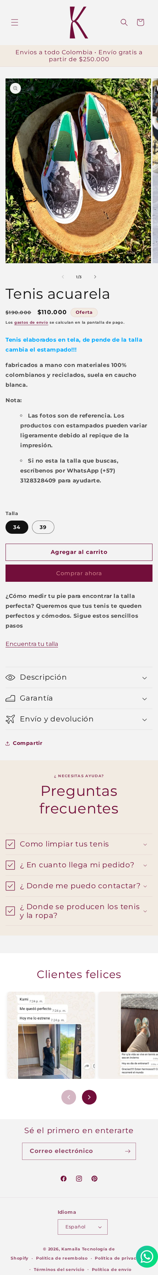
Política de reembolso (62, 1258)
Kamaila (70, 1249)
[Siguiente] (89, 1097)
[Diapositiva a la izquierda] (63, 277)
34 (17, 527)
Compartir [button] (27, 743)
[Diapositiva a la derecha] (95, 277)
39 (43, 527)
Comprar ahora (79, 573)
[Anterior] (68, 1097)
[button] (15, 22)
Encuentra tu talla (32, 643)
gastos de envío (31, 322)
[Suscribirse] (127, 1151)
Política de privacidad (121, 1258)
